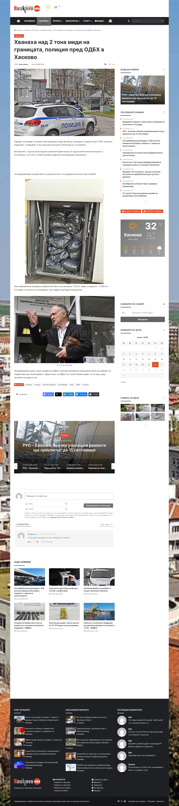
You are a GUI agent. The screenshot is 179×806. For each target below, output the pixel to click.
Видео (100, 21)
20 (143, 365)
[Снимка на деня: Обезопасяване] (158, 408)
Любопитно (72, 21)
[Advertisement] (64, 645)
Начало (19, 30)
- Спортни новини (60, 790)
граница (37, 385)
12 (136, 359)
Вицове (97, 790)
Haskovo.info (33, 801)
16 (162, 359)
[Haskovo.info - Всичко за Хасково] (27, 9)
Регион (56, 21)
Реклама (151, 801)
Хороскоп (97, 785)
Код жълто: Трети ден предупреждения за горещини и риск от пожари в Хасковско (64, 447)
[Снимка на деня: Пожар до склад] (143, 417)
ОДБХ (78, 385)
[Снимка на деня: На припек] (128, 408)
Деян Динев (23, 64)
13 (143, 359)
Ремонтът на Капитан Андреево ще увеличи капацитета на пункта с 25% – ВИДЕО (99, 625)
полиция (85, 385)
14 (149, 359)
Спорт (86, 21)
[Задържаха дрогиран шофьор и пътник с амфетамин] (64, 577)
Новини (31, 21)
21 (149, 365)
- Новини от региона (61, 785)
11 (130, 359)
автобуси (28, 385)
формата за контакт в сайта (62, 517)
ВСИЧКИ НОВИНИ (132, 211)
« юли (123, 382)
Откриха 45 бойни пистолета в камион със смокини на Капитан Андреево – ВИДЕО (29, 625)
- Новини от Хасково (61, 782)
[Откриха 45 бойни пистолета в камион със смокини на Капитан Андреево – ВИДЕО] (29, 611)
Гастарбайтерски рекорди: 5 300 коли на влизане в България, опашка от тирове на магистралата (142, 98)
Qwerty (131, 764)
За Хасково (98, 788)
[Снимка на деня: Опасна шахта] (158, 417)
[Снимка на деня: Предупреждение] (128, 417)
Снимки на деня (101, 779)
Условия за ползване (137, 801)
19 (136, 365)
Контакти (160, 801)
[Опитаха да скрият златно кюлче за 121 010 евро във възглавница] (64, 611)
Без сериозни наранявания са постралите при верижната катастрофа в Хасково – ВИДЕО (94, 742)
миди (72, 385)
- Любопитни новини (61, 788)
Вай (130, 717)
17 (123, 365)
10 (124, 359)
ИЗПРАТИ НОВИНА (153, 211)
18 (130, 365)
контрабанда (62, 385)
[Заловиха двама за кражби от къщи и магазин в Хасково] (99, 577)
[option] (64, 447)
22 (155, 365)
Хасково (43, 21)
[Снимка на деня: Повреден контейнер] (143, 408)
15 (155, 359)
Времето (98, 782)
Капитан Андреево (49, 385)
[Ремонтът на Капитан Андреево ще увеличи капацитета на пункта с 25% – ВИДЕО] (99, 611)
